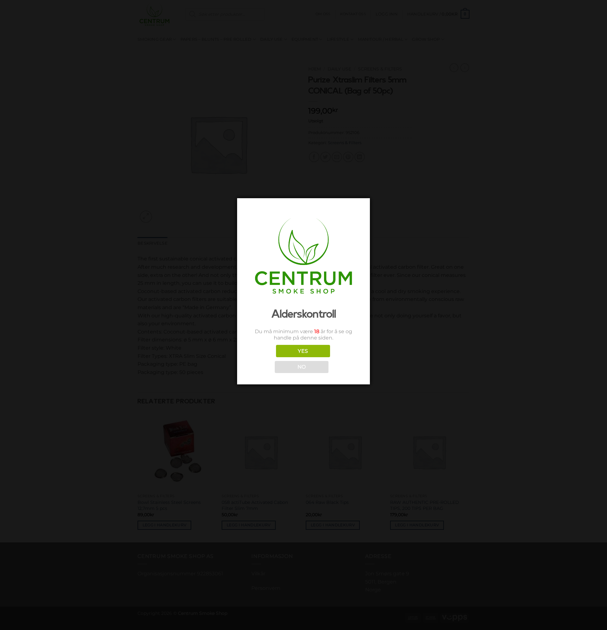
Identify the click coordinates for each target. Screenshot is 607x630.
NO (301, 367)
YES (303, 351)
